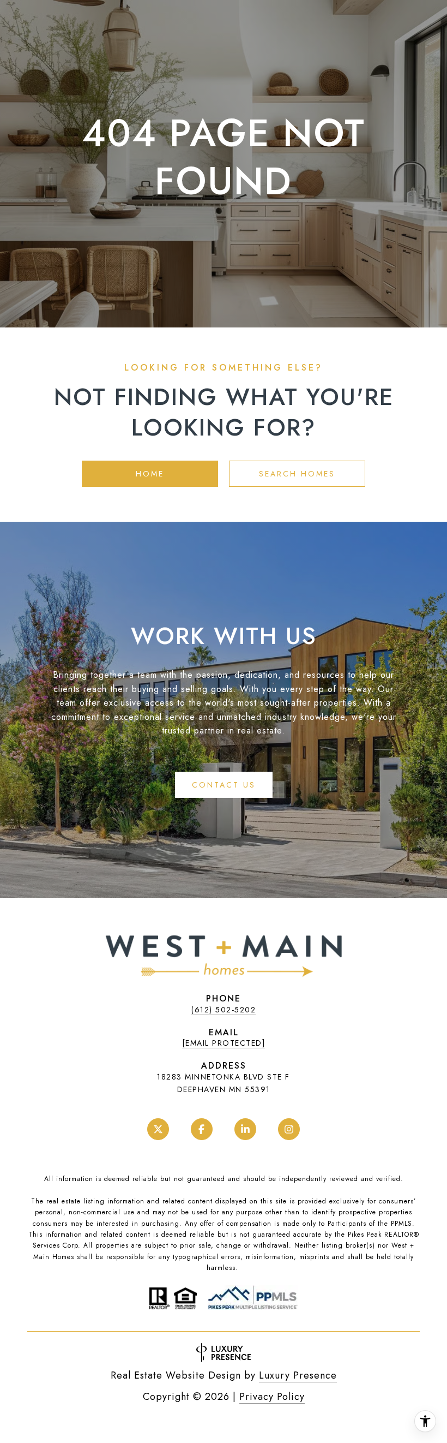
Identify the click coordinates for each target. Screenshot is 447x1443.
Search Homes (297, 473)
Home (150, 473)
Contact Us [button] (224, 784)
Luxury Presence (298, 1375)
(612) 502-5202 (223, 1009)
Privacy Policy (272, 1397)
